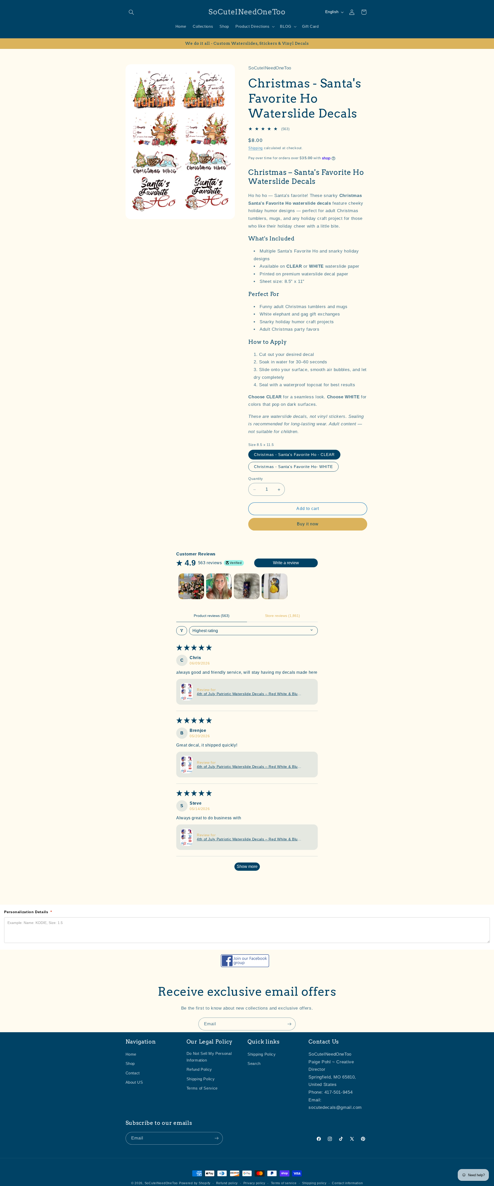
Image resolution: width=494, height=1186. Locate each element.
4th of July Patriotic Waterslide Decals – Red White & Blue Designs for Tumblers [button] (248, 694)
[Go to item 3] (247, 586)
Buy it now (308, 524)
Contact (133, 1073)
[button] (131, 12)
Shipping (255, 148)
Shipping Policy (201, 1079)
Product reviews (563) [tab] (212, 616)
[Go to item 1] (191, 586)
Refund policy (227, 1183)
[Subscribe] (289, 1024)
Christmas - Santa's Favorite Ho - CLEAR (294, 455)
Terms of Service (202, 1088)
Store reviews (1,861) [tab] (282, 616)
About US (134, 1083)
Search (254, 1064)
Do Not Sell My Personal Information (209, 1057)
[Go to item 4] (274, 586)
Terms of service (284, 1183)
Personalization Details (28, 912)
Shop (130, 1064)
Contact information (347, 1183)
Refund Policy (199, 1070)
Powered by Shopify (194, 1183)
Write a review (286, 563)
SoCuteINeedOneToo (161, 1183)
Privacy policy (254, 1183)
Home (131, 1055)
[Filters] (181, 630)
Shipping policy (314, 1183)
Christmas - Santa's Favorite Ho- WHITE (293, 467)
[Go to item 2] (219, 586)
